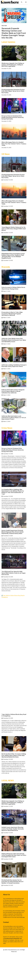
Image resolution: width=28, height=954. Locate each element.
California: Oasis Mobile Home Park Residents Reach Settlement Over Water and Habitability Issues (14, 340)
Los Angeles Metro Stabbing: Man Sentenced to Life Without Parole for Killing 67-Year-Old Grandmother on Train (13, 492)
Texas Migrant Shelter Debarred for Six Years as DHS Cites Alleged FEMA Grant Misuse (14, 229)
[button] (21, 2)
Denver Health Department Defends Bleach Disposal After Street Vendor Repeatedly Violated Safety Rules (13, 532)
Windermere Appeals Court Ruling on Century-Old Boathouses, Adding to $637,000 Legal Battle (13, 65)
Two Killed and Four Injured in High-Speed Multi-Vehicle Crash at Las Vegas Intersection (14, 573)
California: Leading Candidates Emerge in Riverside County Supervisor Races (14, 365)
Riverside (6, 267)
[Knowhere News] (10, 2)
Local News (8, 780)
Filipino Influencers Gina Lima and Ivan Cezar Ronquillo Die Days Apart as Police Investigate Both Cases (14, 855)
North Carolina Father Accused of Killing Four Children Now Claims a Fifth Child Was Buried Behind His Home (14, 755)
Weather (4, 25)
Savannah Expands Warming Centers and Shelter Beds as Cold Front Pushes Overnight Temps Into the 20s (14, 33)
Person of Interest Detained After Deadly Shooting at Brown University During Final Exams (13, 117)
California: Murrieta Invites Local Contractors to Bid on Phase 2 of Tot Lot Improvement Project (14, 417)
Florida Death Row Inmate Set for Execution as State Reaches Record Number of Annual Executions (12, 881)
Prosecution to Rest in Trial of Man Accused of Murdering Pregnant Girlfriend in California (12, 314)
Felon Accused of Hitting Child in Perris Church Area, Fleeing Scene (13, 288)
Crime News (7, 428)
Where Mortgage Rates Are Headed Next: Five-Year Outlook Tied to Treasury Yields (14, 144)
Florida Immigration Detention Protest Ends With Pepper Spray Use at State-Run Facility (13, 91)
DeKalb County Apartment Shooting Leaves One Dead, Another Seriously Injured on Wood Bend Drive (13, 829)
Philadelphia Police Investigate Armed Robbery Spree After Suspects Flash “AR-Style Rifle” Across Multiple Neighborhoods (13, 256)
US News (6, 154)
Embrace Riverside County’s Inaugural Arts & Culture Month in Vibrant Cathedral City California (13, 391)
